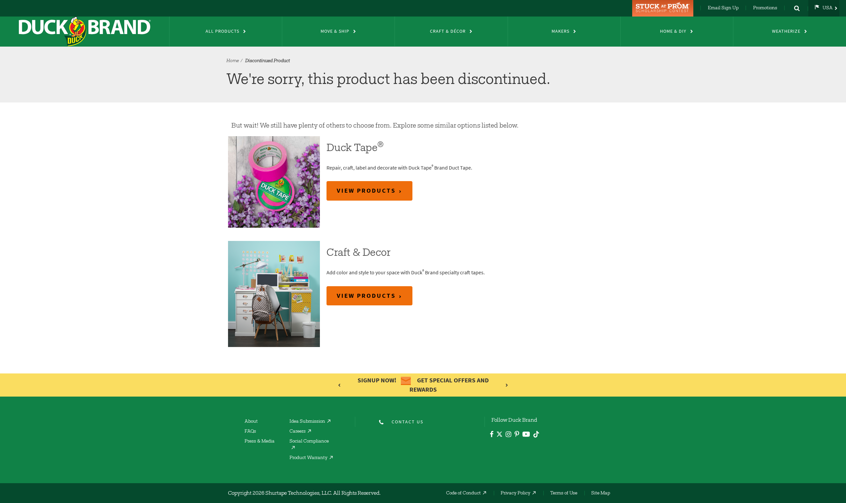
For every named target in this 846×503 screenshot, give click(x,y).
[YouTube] (526, 435)
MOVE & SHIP (335, 31)
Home (232, 61)
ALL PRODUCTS (222, 31)
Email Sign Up (723, 8)
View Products (366, 190)
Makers (560, 31)
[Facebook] (491, 435)
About (251, 421)
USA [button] (828, 8)
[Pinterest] (517, 435)
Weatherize (786, 31)
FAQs (250, 431)
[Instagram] (508, 435)
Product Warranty (308, 458)
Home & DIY (673, 31)
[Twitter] (499, 435)
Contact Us (407, 422)
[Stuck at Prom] (664, 8)
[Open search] (796, 8)
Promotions (765, 8)
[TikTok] (536, 433)
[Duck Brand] (84, 31)
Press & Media (260, 441)
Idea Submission (307, 421)
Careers (297, 431)
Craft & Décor (448, 31)
